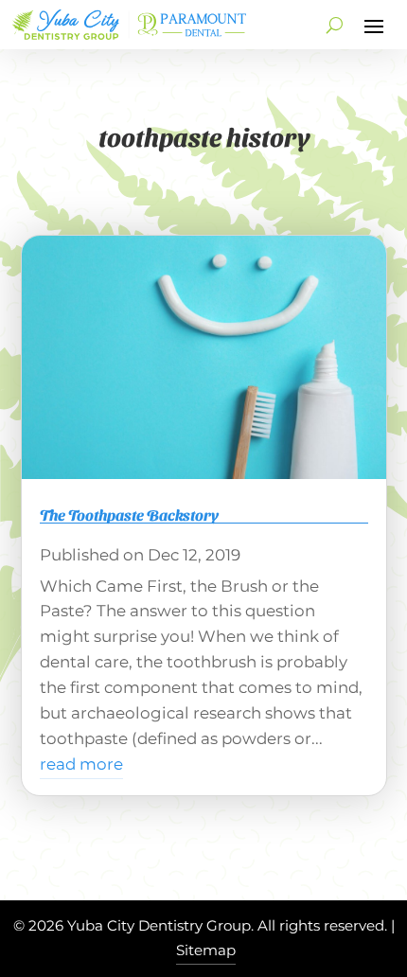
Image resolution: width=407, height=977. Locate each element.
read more (81, 764)
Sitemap (206, 950)
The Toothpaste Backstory (129, 515)
